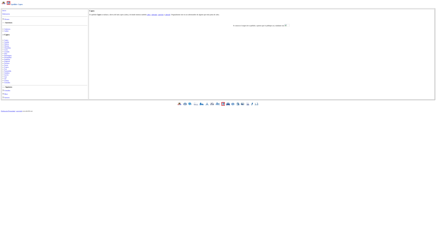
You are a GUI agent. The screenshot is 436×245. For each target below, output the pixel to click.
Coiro (6, 50)
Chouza (6, 46)
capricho (160, 15)
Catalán (6, 42)
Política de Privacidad (8, 111)
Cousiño (6, 52)
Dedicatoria (6, 14)
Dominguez (8, 55)
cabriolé (167, 15)
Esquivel (7, 61)
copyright (19, 111)
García (6, 75)
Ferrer (6, 65)
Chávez (6, 44)
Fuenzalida (7, 71)
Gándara (7, 73)
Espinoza (7, 59)
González (7, 82)
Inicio (4, 10)
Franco (6, 67)
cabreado (154, 15)
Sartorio (7, 97)
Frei (5, 69)
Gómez (6, 81)
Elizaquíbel (7, 57)
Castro (6, 40)
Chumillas (7, 48)
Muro (6, 94)
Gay (5, 77)
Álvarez (6, 19)
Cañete (6, 31)
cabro (148, 15)
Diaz (5, 54)
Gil (5, 79)
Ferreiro (6, 63)
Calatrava (7, 29)
